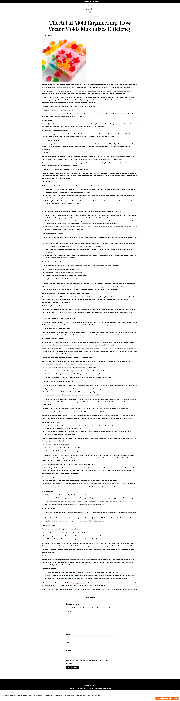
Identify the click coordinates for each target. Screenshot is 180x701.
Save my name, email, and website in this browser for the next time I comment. (87, 662)
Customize (159, 698)
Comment (69, 611)
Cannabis (92, 597)
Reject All (166, 698)
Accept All (175, 698)
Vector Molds (92, 106)
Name (68, 634)
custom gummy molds (86, 351)
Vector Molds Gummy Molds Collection (95, 549)
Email (68, 642)
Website (69, 650)
